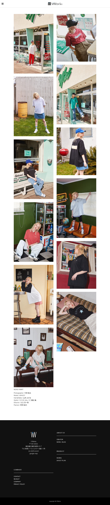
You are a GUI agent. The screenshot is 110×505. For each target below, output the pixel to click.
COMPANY (17, 481)
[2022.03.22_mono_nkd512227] (76, 38)
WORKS (59, 458)
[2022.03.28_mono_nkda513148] (33, 294)
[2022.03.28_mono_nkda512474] (33, 232)
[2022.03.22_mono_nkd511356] (33, 169)
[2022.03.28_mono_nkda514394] (33, 357)
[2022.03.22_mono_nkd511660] (76, 94)
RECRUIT (17, 479)
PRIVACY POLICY (19, 484)
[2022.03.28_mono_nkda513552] (33, 106)
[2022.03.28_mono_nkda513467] (76, 321)
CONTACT (17, 476)
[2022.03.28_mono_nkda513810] (76, 151)
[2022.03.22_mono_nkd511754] (33, 44)
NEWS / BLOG (61, 442)
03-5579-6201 (33, 451)
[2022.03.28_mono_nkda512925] (76, 265)
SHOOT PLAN (61, 460)
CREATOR (60, 439)
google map (34, 453)
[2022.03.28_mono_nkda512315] (76, 208)
